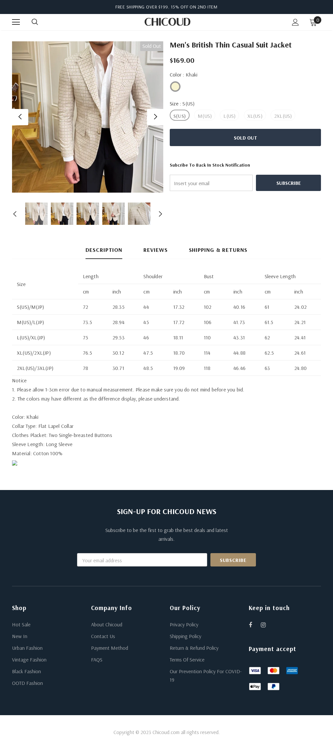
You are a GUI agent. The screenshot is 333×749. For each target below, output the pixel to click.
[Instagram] (267, 625)
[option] (87, 117)
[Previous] (20, 117)
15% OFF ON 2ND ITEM (194, 7)
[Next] (155, 117)
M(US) (205, 116)
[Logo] (167, 21)
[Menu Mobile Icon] (16, 22)
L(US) (229, 116)
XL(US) (254, 116)
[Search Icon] (41, 22)
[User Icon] (295, 22)
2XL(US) (283, 116)
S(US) (179, 116)
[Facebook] (254, 625)
